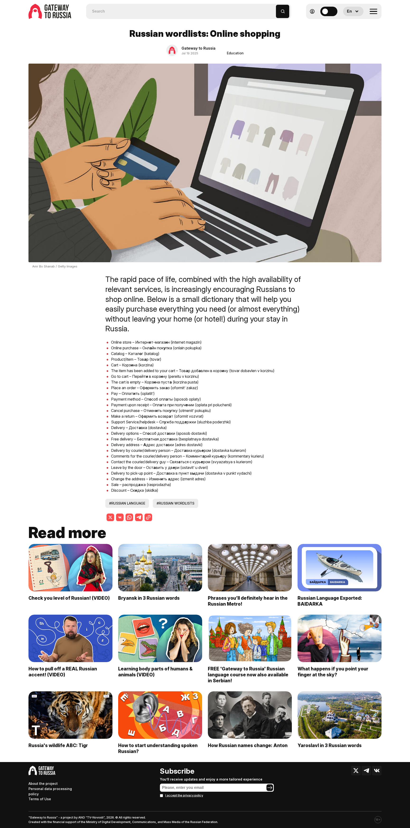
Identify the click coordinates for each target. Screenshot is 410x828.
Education (235, 53)
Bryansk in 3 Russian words (149, 598)
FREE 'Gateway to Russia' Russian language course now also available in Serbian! (248, 674)
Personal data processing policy (50, 791)
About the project (43, 783)
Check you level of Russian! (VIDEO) (69, 598)
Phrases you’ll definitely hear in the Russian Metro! (248, 601)
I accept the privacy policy (184, 795)
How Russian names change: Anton (248, 745)
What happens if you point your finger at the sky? (333, 672)
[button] (272, 9)
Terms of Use (39, 799)
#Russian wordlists (175, 503)
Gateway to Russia (198, 48)
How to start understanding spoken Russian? (158, 748)
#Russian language (127, 503)
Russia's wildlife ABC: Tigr (58, 745)
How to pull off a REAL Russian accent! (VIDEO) (62, 672)
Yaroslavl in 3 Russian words (330, 745)
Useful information (347, 23)
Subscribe (177, 771)
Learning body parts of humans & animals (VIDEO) (155, 672)
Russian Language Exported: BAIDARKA (330, 601)
